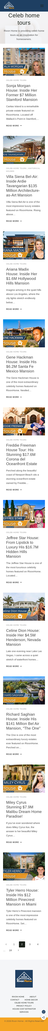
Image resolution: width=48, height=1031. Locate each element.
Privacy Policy (24, 1006)
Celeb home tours (16, 80)
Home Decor (31, 1000)
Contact (14, 1000)
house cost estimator (24, 1009)
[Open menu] (42, 5)
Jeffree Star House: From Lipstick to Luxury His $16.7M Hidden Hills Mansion (22, 547)
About (33, 997)
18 (10, 950)
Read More (14, 126)
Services (24, 1012)
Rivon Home (18, 997)
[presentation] (24, 62)
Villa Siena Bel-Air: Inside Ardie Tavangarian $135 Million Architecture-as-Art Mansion (23, 185)
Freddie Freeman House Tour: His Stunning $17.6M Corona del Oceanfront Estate (21, 454)
